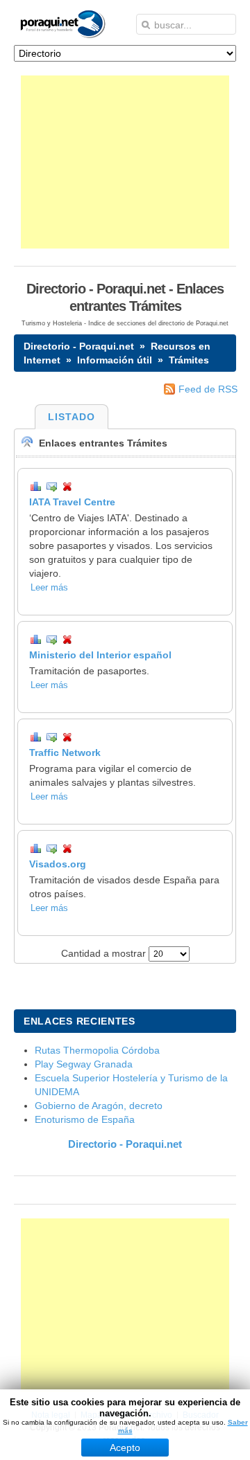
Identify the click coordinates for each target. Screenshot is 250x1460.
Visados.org (57, 863)
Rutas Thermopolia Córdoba (97, 1050)
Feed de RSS (208, 389)
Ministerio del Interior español (100, 654)
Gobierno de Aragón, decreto (98, 1105)
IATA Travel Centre (72, 501)
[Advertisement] (125, 162)
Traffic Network (65, 752)
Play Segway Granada (84, 1064)
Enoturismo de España (85, 1119)
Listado (71, 416)
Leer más (49, 588)
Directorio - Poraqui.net (79, 346)
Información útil (114, 360)
